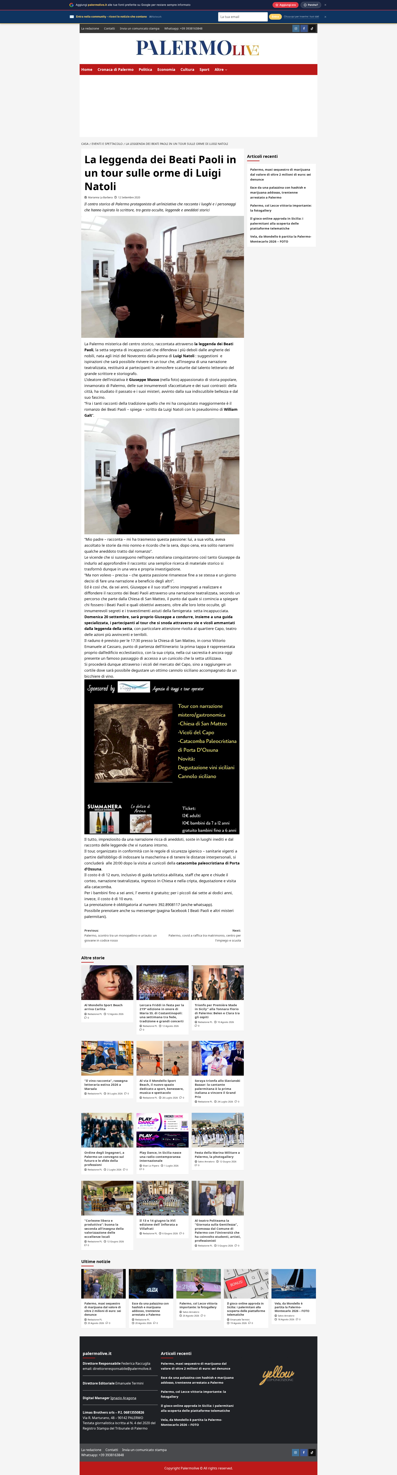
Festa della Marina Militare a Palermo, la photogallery (217, 1154)
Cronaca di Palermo (116, 69)
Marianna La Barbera (100, 197)
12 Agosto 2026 (115, 1013)
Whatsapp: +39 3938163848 (183, 28)
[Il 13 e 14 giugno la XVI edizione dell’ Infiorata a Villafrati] (162, 1198)
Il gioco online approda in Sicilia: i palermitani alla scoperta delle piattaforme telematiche (276, 223)
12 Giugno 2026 (228, 1161)
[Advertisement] (198, 106)
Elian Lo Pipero (151, 1165)
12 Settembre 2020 (129, 197)
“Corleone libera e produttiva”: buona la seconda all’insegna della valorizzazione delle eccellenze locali (104, 1228)
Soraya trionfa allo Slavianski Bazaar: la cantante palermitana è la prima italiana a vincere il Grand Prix (217, 1089)
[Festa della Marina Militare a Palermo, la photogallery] (218, 1130)
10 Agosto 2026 (226, 1022)
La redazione (90, 28)
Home (86, 69)
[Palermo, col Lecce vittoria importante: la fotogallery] (198, 1284)
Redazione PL (95, 1013)
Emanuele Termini (240, 1319)
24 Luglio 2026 (225, 1101)
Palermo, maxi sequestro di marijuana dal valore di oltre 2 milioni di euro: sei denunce (280, 174)
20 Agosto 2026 (96, 1323)
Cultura (187, 69)
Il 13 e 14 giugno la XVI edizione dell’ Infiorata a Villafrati (159, 1224)
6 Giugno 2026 (170, 1233)
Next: (205, 935)
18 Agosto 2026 (286, 1319)
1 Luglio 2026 (171, 1165)
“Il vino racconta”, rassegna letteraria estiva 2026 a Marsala (106, 1085)
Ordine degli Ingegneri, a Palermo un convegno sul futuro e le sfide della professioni (104, 1158)
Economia (166, 69)
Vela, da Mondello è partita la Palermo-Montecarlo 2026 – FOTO (280, 238)
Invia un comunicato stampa (139, 28)
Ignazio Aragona (123, 1398)
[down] (226, 70)
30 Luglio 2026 (115, 1093)
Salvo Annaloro (206, 1161)
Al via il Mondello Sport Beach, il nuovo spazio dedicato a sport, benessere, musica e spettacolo (162, 1087)
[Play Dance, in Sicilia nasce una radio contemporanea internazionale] (162, 1130)
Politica (145, 69)
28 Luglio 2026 (170, 1097)
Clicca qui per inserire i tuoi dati (301, 16)
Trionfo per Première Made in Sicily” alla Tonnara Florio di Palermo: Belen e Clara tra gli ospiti (217, 1011)
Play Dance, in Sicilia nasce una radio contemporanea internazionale (160, 1156)
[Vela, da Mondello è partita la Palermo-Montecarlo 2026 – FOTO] (293, 1284)
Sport (204, 69)
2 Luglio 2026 (114, 1169)
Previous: (120, 935)
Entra (275, 16)
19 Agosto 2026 (238, 1323)
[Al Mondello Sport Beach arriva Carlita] (107, 982)
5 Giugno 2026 (225, 1245)
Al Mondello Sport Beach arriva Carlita (103, 1007)
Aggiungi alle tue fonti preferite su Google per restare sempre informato (133, 4)
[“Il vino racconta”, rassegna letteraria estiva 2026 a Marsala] (107, 1058)
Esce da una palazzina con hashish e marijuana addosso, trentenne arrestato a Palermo (278, 192)
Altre (219, 69)
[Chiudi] (325, 5)
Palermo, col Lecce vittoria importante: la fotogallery (281, 207)
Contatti (109, 28)
